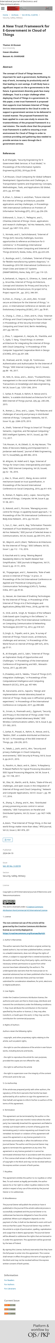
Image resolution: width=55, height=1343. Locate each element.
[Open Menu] (3, 8)
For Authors (9, 1284)
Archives (14, 15)
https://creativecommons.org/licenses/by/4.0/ (24, 933)
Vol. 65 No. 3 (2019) (30, 15)
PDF (9, 840)
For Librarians (10, 1288)
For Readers (9, 1280)
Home (5, 15)
